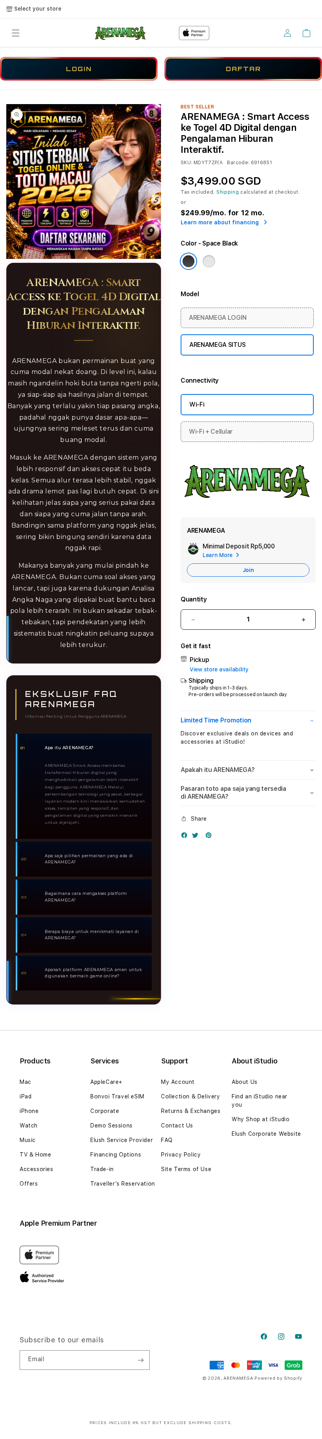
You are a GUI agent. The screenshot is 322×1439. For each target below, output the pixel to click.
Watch (29, 1125)
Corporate (104, 1111)
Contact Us (177, 1125)
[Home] (120, 33)
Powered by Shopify (278, 1378)
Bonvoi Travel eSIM (117, 1096)
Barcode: (238, 162)
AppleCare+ (106, 1082)
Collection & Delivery (190, 1096)
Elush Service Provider (121, 1140)
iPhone (29, 1111)
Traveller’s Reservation (122, 1184)
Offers (29, 1184)
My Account (178, 1082)
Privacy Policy (181, 1154)
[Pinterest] (210, 837)
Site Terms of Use (186, 1169)
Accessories (36, 1169)
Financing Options (115, 1154)
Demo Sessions (111, 1125)
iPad (25, 1096)
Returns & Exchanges (190, 1111)
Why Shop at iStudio (260, 1119)
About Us (245, 1082)
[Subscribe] (140, 1360)
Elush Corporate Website (266, 1134)
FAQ (167, 1140)
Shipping (227, 192)
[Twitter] (197, 837)
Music (28, 1140)
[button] (15, 33)
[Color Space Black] (188, 261)
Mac (25, 1082)
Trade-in (102, 1169)
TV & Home (35, 1154)
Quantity (194, 599)
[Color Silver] (209, 261)
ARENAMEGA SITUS (217, 344)
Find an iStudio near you (259, 1100)
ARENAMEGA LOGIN (217, 317)
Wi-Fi (196, 404)
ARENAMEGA (238, 1378)
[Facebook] (186, 837)
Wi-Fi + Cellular (211, 431)
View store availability (219, 669)
